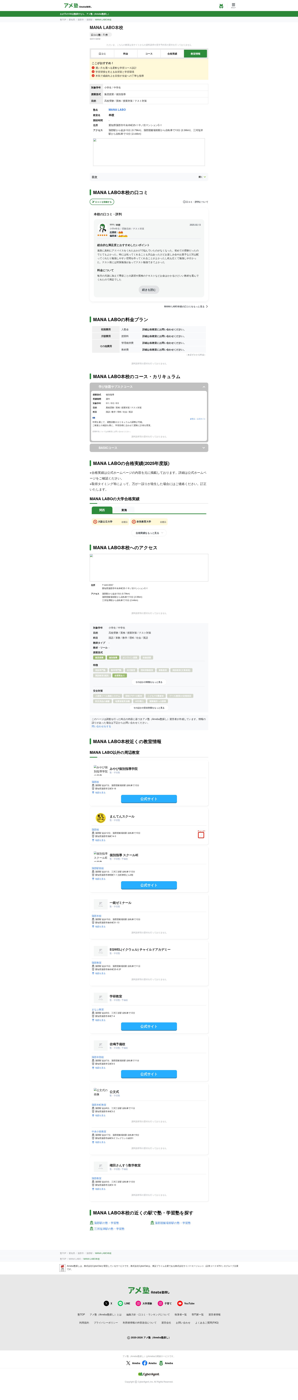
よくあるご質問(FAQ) (207, 1322)
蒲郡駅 (89, 19)
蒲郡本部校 (98, 1057)
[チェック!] (202, 835)
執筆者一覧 (181, 1314)
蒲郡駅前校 (98, 868)
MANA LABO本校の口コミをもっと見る (184, 306)
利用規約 (84, 1322)
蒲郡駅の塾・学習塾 (106, 1223)
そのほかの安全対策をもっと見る (149, 707)
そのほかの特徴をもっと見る (149, 682)
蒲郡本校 (96, 915)
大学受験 (147, 1303)
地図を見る (100, 792)
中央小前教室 (99, 1131)
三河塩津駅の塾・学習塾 (109, 1229)
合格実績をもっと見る (147, 533)
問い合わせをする (101, 726)
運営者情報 (214, 1314)
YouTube (189, 1303)
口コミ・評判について (197, 201)
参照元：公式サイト (198, 419)
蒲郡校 (95, 781)
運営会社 (166, 1322)
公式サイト (149, 798)
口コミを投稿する (103, 201)
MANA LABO (117, 110)
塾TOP (63, 19)
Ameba (136, 1363)
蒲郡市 (81, 19)
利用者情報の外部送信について (140, 1322)
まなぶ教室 (98, 1009)
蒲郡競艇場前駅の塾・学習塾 (173, 1223)
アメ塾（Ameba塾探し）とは (106, 1314)
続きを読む (149, 290)
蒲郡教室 (96, 962)
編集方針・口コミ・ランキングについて (148, 1314)
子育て (168, 1303)
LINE (127, 1303)
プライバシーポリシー (106, 1322)
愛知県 (72, 19)
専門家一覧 (198, 1314)
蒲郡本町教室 (99, 1104)
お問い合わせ (183, 1322)
